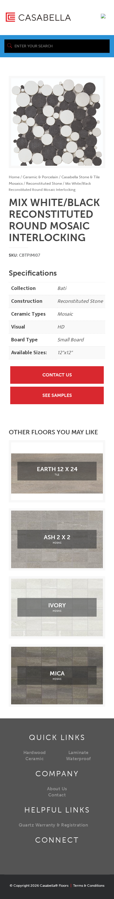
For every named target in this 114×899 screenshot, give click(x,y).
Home (14, 177)
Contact (57, 795)
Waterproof (78, 758)
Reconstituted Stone (44, 183)
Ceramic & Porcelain (40, 177)
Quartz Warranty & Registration (53, 825)
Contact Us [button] (57, 375)
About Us (57, 788)
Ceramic (34, 758)
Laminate (78, 752)
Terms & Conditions (88, 886)
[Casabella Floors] (38, 17)
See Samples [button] (57, 395)
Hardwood (34, 752)
